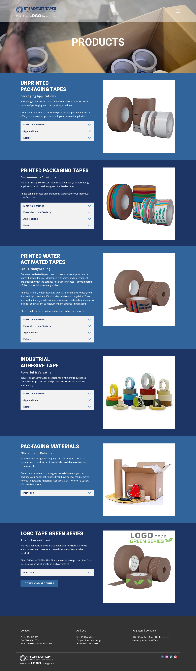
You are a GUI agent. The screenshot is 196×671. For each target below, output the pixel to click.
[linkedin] (171, 656)
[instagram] (166, 656)
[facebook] (162, 656)
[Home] (36, 12)
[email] (175, 656)
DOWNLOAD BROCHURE (39, 583)
